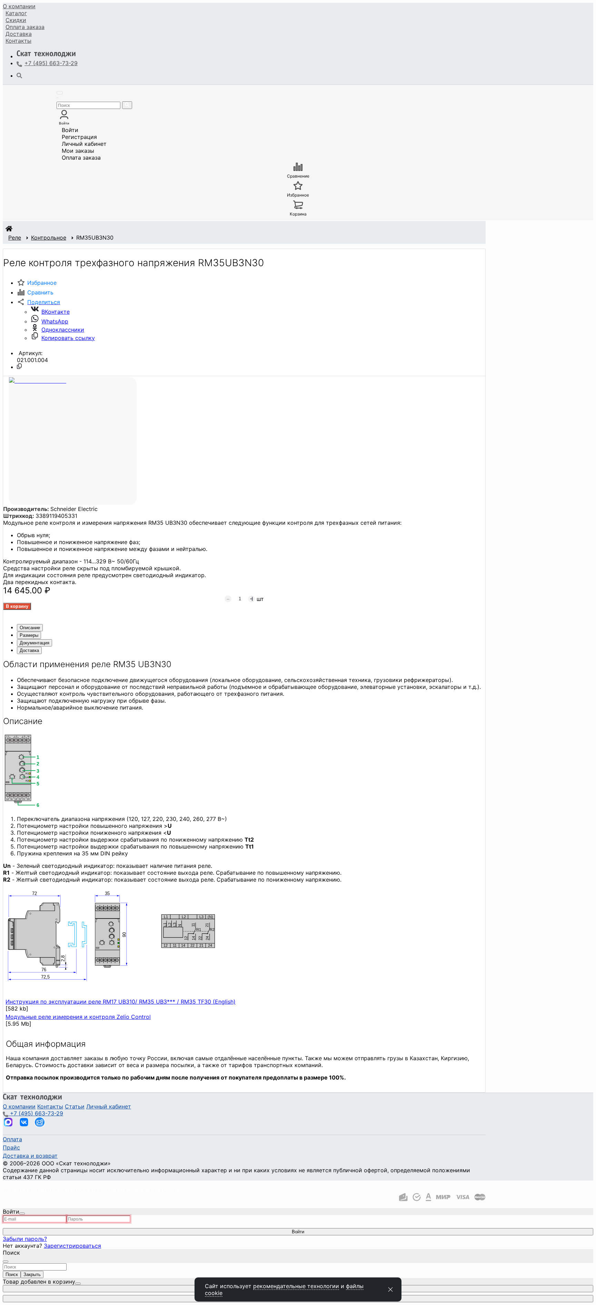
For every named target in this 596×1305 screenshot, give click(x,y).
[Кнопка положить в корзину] (17, 606)
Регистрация (79, 136)
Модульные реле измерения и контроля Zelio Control (78, 1016)
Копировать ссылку (68, 337)
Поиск (12, 1274)
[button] (38, 302)
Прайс (11, 1147)
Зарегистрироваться (72, 1245)
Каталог (16, 13)
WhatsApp (54, 321)
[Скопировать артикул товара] (19, 366)
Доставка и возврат (30, 1155)
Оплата (25, 26)
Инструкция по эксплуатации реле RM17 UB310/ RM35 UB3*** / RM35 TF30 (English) (121, 1001)
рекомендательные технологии (296, 1286)
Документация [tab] (34, 642)
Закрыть (32, 1274)
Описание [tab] (30, 627)
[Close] (22, 1214)
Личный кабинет (84, 143)
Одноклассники (62, 329)
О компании (19, 6)
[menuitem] (19, 6)
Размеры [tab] (29, 635)
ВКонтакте (55, 311)
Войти (70, 130)
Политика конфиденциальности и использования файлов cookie (91, 1189)
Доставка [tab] (29, 650)
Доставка (19, 33)
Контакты (18, 40)
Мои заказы (78, 150)
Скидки (16, 20)
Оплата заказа (81, 157)
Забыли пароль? (25, 1238)
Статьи (75, 1106)
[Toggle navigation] (60, 92)
